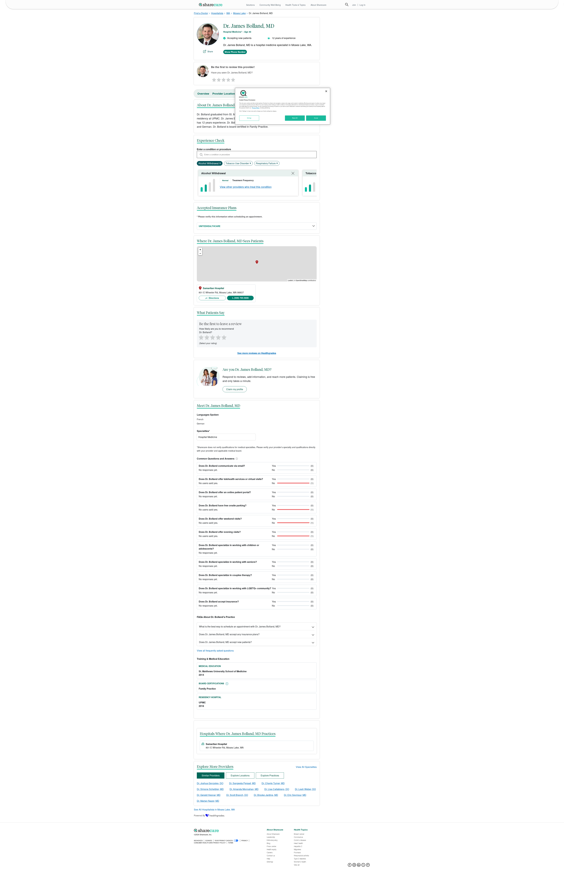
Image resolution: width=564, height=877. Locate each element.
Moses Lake (239, 13)
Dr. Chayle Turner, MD (273, 783)
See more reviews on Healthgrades (256, 353)
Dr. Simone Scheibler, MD (210, 789)
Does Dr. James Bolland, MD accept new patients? (225, 642)
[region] (282, 106)
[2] (218, 79)
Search (347, 4)
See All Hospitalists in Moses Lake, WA (214, 809)
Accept (316, 118)
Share (210, 51)
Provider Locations (224, 93)
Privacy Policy (255, 108)
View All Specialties (306, 767)
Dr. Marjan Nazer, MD (208, 801)
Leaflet (290, 280)
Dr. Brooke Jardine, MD (266, 795)
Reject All (295, 118)
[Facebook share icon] (349, 865)
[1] (213, 79)
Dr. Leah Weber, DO (305, 789)
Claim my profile (234, 389)
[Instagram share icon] (354, 865)
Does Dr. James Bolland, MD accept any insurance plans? (229, 634)
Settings (249, 118)
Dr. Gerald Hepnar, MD (208, 795)
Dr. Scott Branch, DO (237, 795)
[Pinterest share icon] (368, 865)
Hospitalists (217, 13)
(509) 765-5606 (241, 297)
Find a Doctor (201, 13)
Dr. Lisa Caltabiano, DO (276, 789)
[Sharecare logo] (226, 830)
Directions (213, 297)
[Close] (326, 91)
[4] (228, 79)
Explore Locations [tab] (240, 775)
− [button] (200, 253)
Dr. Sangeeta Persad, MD (242, 783)
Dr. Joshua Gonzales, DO (210, 783)
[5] (233, 79)
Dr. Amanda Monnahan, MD (244, 789)
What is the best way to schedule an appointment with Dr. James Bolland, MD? (240, 626)
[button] (236, 458)
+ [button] (200, 249)
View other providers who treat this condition (246, 187)
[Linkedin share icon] (358, 865)
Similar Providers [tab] (211, 775)
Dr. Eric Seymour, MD (295, 795)
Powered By (199, 815)
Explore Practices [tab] (270, 775)
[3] (223, 79)
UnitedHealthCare (209, 226)
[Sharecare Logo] (211, 4)
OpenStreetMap (301, 280)
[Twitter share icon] (363, 865)
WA (228, 13)
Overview (203, 93)
